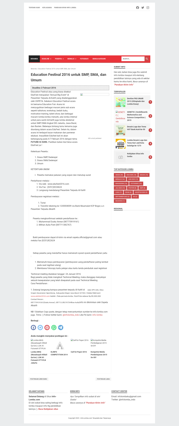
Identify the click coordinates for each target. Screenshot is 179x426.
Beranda (34, 59)
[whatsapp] (53, 327)
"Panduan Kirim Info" (123, 84)
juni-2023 (133, 179)
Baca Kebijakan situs (48, 409)
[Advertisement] (89, 33)
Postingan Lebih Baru (38, 379)
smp (142, 188)
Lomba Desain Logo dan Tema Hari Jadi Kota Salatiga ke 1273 (137, 143)
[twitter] (40, 327)
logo (118, 192)
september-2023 (122, 196)
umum (119, 175)
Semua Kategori (99, 59)
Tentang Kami (34, 8)
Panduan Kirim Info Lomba (65, 8)
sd (135, 196)
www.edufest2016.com (40, 296)
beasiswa (120, 201)
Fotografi (84, 59)
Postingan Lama (103, 379)
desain (144, 175)
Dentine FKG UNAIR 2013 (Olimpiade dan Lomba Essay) (136, 101)
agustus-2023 (141, 192)
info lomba (97, 315)
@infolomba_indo (71, 315)
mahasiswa (121, 183)
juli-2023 (120, 188)
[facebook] (33, 327)
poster (132, 188)
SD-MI (128, 192)
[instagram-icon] (148, 8)
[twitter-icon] (143, 8)
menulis (120, 179)
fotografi (136, 183)
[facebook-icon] (137, 8)
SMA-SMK (131, 175)
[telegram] (60, 327)
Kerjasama (47, 8)
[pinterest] (47, 327)
